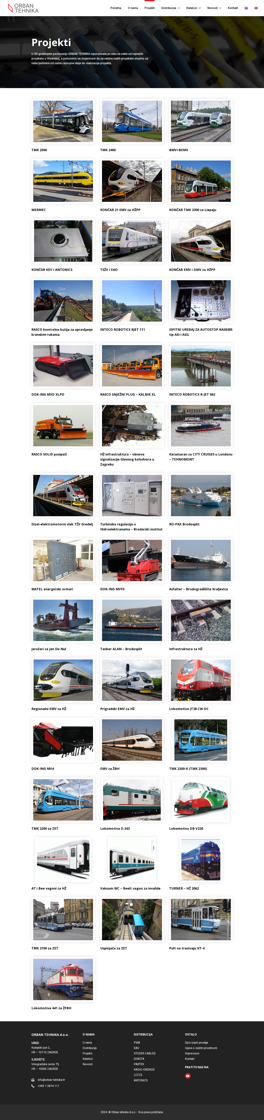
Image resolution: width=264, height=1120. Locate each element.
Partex (139, 1064)
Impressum (192, 1053)
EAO (136, 1048)
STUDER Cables (145, 1053)
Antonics (141, 1080)
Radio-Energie (144, 1069)
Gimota (139, 1059)
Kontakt (233, 8)
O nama (133, 8)
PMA (137, 1042)
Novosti (212, 8)
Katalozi (191, 8)
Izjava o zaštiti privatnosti (201, 1048)
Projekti (150, 8)
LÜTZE (138, 1075)
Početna (115, 8)
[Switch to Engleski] (256, 8)
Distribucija (168, 8)
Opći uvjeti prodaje (196, 1042)
